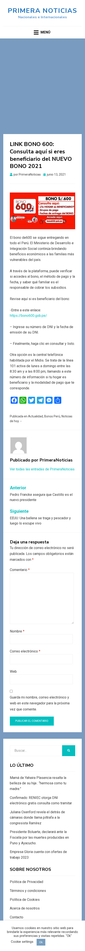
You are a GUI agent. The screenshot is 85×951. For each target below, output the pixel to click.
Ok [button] (41, 942)
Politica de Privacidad (26, 882)
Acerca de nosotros (25, 908)
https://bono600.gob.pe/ (28, 316)
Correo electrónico (25, 651)
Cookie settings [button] (22, 942)
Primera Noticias (42, 10)
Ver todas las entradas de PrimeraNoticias (42, 469)
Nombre (17, 631)
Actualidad (35, 416)
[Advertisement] (42, 83)
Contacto (16, 917)
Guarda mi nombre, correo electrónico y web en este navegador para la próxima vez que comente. (40, 703)
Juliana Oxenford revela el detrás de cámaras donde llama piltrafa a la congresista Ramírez (37, 817)
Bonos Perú (52, 416)
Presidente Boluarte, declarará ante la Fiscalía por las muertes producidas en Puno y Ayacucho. (39, 837)
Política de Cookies (25, 900)
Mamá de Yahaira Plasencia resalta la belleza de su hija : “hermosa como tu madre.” (38, 783)
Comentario (20, 570)
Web (13, 671)
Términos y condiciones (28, 891)
